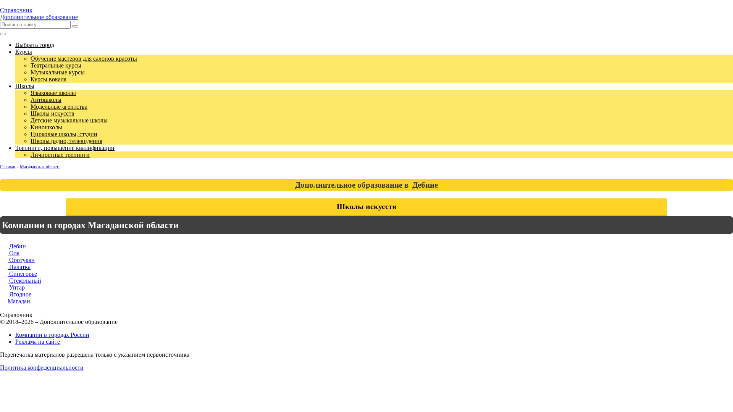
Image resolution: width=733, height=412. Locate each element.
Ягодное (19, 294)
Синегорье (22, 273)
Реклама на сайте (37, 341)
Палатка (19, 267)
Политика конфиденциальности (42, 367)
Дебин (17, 246)
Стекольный (24, 280)
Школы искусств (367, 206)
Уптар (16, 287)
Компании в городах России (52, 335)
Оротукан (21, 260)
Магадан (19, 301)
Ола (13, 253)
